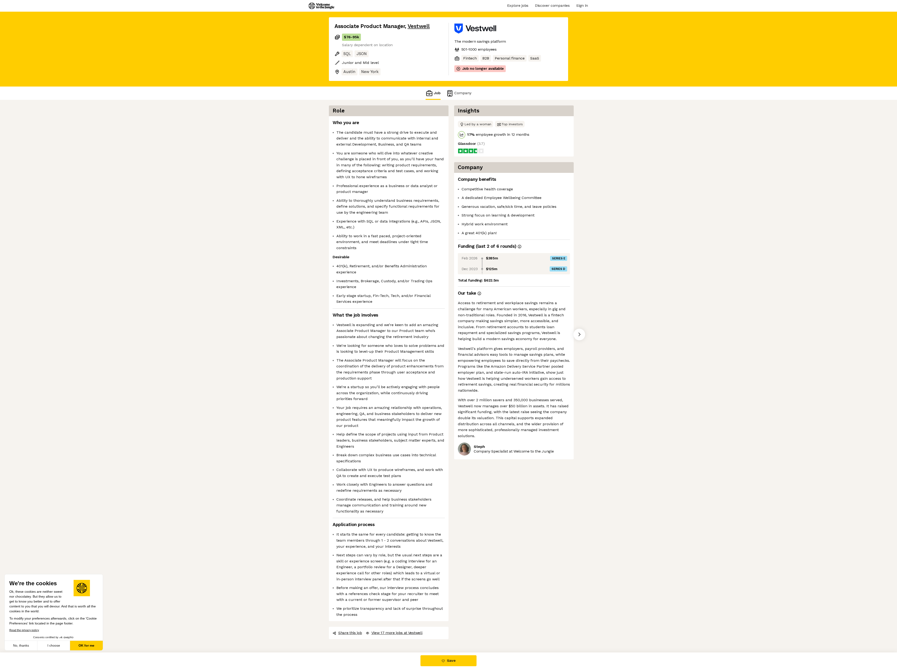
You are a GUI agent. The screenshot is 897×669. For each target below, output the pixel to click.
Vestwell (419, 26)
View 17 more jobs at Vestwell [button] (397, 633)
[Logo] (321, 6)
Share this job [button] (350, 633)
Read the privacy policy (24, 630)
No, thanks (21, 645)
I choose (53, 645)
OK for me (86, 645)
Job (437, 93)
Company (462, 93)
